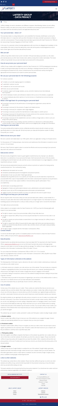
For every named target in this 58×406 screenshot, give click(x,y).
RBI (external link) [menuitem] (32, 404)
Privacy (14, 394)
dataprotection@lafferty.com (25, 235)
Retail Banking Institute (43, 394)
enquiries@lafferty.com (43, 377)
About (14, 390)
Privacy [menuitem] (23, 404)
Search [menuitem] (27, 404)
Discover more (14, 377)
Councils (43, 392)
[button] (56, 8)
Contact (15, 392)
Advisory (43, 390)
